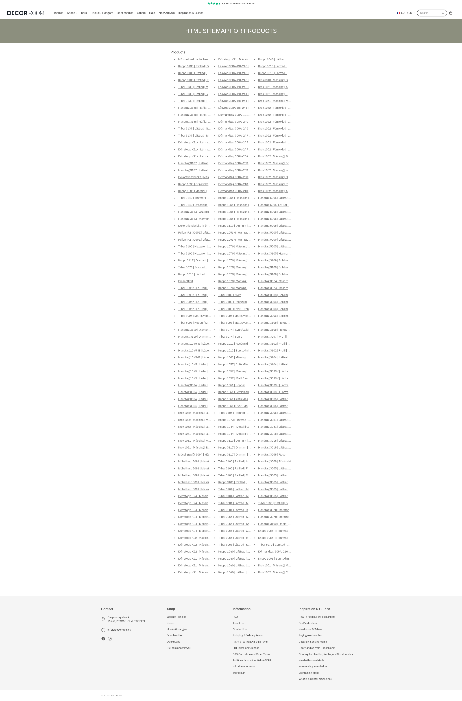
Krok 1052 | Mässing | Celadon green (281, 572)
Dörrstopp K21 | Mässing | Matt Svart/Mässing (247, 59)
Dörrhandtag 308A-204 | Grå (236, 156)
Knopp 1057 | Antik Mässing (235, 364)
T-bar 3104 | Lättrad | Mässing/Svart (241, 496)
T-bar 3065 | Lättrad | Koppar (236, 516)
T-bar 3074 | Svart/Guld (233, 329)
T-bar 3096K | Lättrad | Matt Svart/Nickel (204, 288)
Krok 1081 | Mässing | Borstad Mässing (203, 447)
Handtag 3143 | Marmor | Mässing (200, 218)
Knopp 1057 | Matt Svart (234, 378)
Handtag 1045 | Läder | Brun (196, 364)
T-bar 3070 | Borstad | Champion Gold (282, 544)
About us (238, 623)
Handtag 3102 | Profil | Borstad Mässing (283, 343)
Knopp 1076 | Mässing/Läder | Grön (240, 253)
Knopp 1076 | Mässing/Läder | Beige (241, 267)
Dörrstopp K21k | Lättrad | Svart (198, 142)
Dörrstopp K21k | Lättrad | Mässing (200, 149)
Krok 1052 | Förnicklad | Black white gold (283, 107)
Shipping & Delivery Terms (248, 635)
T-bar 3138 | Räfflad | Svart (195, 94)
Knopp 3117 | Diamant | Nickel (197, 260)
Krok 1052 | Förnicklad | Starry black (280, 114)
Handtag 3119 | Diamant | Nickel (198, 329)
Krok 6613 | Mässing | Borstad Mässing (283, 80)
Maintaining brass (309, 673)
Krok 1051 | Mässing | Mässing (277, 565)
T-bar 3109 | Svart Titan (233, 308)
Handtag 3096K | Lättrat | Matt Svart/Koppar (287, 378)
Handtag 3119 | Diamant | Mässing (200, 336)
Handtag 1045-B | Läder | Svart (198, 357)
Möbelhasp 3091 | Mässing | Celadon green (205, 482)
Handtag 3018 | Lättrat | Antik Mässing (282, 433)
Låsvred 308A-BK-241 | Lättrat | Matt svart (246, 94)
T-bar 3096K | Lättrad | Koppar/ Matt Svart (205, 308)
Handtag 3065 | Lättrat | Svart (277, 489)
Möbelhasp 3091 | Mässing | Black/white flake (207, 461)
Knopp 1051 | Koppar (231, 385)
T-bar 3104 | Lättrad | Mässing (237, 489)
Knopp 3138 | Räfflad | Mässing (198, 73)
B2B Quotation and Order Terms (251, 654)
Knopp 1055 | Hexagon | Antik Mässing (242, 204)
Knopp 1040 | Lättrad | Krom (236, 558)
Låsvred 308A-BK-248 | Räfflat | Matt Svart (246, 73)
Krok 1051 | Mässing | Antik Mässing (280, 87)
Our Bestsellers (308, 623)
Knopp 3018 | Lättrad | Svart (276, 73)
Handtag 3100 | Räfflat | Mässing (279, 523)
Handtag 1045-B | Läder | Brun (198, 343)
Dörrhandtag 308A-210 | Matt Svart (241, 191)
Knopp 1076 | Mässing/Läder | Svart (241, 288)
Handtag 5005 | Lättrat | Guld (276, 232)
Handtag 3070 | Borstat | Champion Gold (284, 516)
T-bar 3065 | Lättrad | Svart (235, 544)
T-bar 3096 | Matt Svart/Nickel (237, 315)
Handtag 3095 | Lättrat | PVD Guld (280, 399)
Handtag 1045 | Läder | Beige (197, 378)
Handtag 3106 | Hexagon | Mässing (280, 322)
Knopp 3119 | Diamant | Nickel (237, 225)
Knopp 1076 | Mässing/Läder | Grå (239, 260)
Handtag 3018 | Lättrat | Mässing (279, 440)
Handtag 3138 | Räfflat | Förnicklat (200, 107)
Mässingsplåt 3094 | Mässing (196, 454)
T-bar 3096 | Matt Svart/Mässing (239, 322)
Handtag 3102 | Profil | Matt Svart (279, 350)
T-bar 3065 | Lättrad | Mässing (237, 537)
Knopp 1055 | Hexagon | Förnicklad (240, 197)
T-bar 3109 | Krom (229, 295)
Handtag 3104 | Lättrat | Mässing (279, 357)
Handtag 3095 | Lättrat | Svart (277, 412)
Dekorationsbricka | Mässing (196, 177)
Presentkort (185, 281)
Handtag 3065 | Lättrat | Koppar (278, 468)
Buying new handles (310, 635)
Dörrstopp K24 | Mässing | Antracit (200, 523)
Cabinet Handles (176, 617)
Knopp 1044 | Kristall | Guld (235, 426)
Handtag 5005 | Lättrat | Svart (277, 246)
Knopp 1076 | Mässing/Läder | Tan (240, 246)
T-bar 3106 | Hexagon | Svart (196, 246)
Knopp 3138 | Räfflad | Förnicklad (199, 80)
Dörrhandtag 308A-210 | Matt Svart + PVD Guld (288, 551)
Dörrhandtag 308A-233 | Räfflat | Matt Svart (246, 163)
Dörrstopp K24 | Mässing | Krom (198, 516)
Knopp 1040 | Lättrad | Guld (235, 565)
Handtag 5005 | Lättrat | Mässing (279, 239)
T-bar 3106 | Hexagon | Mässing (198, 253)
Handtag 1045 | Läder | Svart (196, 371)
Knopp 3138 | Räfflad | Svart (196, 66)
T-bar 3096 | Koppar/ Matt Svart (198, 322)
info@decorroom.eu (119, 630)
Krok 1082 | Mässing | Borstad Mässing (203, 426)
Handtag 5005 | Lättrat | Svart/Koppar (282, 197)
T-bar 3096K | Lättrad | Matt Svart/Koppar (205, 301)
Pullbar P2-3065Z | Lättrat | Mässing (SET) (205, 232)
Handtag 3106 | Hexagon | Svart (279, 329)
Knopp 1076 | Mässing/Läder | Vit (239, 281)
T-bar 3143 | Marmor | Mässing (197, 197)
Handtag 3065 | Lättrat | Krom (277, 475)
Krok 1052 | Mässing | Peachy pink (279, 184)
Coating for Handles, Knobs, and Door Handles (326, 654)
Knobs (171, 623)
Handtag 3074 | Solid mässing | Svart (282, 288)
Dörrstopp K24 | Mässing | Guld (198, 510)
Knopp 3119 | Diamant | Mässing (238, 440)
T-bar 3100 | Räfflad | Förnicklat (238, 468)
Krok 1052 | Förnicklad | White (276, 121)
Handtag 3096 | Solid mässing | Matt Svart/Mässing (291, 308)
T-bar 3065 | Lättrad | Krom (235, 523)
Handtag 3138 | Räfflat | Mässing (199, 121)
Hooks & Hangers (177, 629)
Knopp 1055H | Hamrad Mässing (279, 530)
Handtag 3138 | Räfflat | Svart (197, 114)
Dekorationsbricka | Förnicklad (197, 225)
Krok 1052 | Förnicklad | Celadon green (282, 149)
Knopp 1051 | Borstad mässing (277, 558)
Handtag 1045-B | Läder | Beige (198, 350)
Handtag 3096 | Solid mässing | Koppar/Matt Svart (290, 295)
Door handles (174, 635)
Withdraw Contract (244, 666)
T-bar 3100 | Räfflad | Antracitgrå (239, 461)
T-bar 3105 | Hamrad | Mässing (238, 412)
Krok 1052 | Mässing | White (275, 170)
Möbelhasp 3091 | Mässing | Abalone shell (204, 489)
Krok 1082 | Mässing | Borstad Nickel (201, 412)
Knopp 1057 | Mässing (232, 371)
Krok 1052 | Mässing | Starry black (279, 163)
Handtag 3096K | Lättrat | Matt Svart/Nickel (286, 392)
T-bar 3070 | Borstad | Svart (196, 267)
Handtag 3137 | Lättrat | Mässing (199, 170)
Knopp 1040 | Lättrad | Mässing (238, 572)
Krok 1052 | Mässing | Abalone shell (280, 191)
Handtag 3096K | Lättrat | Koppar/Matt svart (286, 371)
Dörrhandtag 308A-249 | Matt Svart (241, 121)
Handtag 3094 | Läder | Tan (195, 385)
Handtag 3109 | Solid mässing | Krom (281, 260)
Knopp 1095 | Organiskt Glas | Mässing (202, 184)
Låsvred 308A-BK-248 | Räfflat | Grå (241, 66)
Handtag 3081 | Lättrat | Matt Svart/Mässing (286, 426)
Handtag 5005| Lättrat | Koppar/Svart (282, 204)
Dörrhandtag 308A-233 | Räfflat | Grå (241, 177)
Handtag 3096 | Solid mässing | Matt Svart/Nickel (289, 315)
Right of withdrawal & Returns (250, 641)
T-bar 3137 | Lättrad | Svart (195, 128)
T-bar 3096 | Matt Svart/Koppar (198, 315)
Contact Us (240, 629)
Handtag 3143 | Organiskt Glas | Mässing (204, 211)
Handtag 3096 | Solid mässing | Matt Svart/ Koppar (290, 301)
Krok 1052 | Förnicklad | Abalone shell (281, 142)
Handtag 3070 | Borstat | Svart (278, 510)
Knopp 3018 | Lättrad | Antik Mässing (201, 274)
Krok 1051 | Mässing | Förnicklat (278, 94)
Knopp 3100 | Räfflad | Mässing (238, 482)
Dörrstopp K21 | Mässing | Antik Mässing (203, 558)
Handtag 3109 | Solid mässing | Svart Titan (285, 274)
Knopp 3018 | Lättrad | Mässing (278, 66)
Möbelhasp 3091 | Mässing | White (199, 468)
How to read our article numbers (317, 617)
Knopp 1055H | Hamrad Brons (277, 537)
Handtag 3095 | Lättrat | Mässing (279, 405)
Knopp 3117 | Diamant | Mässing (238, 447)
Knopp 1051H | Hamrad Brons (237, 232)
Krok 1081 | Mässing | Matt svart (198, 440)
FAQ (235, 617)
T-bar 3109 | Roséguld (232, 301)
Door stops (173, 641)
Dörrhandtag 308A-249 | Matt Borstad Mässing (248, 128)
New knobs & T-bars (310, 629)
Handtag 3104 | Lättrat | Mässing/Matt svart (286, 364)
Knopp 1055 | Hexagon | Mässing (239, 211)
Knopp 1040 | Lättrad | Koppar (237, 551)
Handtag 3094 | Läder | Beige (197, 392)
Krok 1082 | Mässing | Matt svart (198, 419)
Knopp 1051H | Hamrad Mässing (239, 239)
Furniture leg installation (313, 666)
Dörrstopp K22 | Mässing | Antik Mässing (203, 537)
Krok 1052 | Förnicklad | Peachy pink (280, 135)
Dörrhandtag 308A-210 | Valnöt (238, 184)
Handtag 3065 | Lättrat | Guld (276, 482)
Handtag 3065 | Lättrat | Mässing (279, 496)
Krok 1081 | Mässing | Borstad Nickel (201, 433)
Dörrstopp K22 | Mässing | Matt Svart (202, 551)
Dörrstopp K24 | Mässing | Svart (198, 530)
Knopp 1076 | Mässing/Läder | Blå (239, 274)
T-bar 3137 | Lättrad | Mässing (197, 135)
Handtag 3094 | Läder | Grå (195, 405)
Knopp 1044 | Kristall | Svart (236, 433)
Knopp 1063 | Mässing (232, 357)
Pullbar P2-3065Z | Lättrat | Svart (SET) (203, 239)
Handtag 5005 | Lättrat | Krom (277, 225)
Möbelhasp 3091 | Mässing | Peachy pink (203, 475)
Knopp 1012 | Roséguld (233, 343)
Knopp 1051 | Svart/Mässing (236, 405)
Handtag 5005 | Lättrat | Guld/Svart (280, 211)
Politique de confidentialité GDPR (252, 660)
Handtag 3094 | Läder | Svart (196, 399)
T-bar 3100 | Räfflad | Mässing (237, 475)
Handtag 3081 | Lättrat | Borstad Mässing (284, 419)
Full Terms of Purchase (246, 648)
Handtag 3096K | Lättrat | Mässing (280, 385)
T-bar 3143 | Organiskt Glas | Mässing (202, 204)
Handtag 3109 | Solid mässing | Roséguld (284, 267)
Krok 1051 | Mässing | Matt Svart (279, 100)
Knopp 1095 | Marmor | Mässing (198, 191)
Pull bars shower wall (179, 648)
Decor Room (116, 695)
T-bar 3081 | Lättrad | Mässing (237, 503)
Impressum (239, 673)
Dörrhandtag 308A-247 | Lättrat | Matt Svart (246, 142)
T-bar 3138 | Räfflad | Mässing (197, 87)
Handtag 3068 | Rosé (272, 454)
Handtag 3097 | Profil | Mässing (278, 336)
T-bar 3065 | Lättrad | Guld (235, 530)
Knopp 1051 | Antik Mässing (235, 399)
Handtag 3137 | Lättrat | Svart (197, 163)
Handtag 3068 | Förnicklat (274, 461)
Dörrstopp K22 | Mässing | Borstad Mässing (206, 544)
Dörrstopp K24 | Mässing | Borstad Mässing (206, 496)
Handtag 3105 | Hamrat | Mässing (279, 253)
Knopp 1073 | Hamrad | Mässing (238, 419)
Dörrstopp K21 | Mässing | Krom (198, 565)
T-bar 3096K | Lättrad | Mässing (198, 295)
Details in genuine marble (313, 641)
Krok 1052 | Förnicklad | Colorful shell (281, 128)
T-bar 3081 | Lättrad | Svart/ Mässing (241, 510)
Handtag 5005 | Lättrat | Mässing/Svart (283, 218)
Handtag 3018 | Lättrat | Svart (277, 447)
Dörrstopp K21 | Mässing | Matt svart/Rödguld (207, 572)
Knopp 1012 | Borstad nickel (236, 350)
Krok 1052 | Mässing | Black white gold (282, 156)
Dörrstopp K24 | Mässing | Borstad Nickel (204, 503)
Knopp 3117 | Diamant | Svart (237, 454)
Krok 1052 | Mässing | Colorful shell (280, 177)
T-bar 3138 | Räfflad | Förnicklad (198, 100)
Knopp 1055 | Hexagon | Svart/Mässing (243, 218)
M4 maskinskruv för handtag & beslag (202, 59)
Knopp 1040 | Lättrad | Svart (276, 59)
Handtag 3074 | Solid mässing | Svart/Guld (285, 281)
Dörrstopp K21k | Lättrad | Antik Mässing (203, 156)
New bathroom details (311, 660)
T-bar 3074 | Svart (230, 336)
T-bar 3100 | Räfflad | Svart (275, 503)
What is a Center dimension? (315, 679)
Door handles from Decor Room (317, 648)
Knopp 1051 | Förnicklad (233, 392)
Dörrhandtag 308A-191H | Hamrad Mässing (246, 114)
